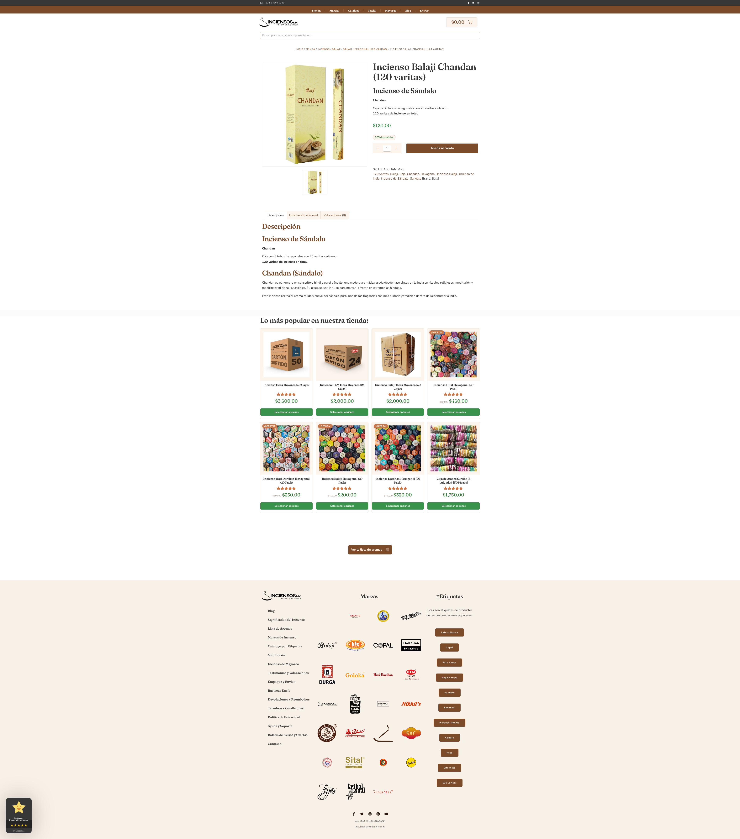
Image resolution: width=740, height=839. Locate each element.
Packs (372, 10)
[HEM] (411, 685)
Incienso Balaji (447, 174)
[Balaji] (327, 655)
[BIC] (355, 655)
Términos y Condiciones (286, 708)
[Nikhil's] (411, 714)
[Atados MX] (411, 626)
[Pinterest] (378, 814)
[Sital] (355, 773)
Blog (408, 10)
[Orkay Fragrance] (327, 743)
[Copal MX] (383, 655)
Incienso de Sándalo (395, 178)
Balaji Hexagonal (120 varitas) (365, 49)
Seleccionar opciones (287, 412)
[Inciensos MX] (327, 714)
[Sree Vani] (411, 773)
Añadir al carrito (442, 148)
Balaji (336, 49)
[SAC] (411, 743)
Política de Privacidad (284, 717)
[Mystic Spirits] (355, 714)
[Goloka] (355, 685)
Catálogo (353, 10)
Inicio (300, 49)
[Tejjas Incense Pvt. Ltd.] (327, 802)
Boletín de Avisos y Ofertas (288, 735)
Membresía (276, 655)
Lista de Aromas (280, 628)
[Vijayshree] (383, 802)
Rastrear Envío (279, 690)
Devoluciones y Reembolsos (289, 699)
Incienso (324, 49)
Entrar (424, 10)
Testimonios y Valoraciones (288, 673)
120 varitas (381, 174)
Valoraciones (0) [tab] (335, 215)
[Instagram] (478, 2)
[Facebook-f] (468, 2)
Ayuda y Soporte (280, 726)
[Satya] (327, 773)
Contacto (274, 744)
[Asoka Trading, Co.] (383, 626)
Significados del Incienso (286, 619)
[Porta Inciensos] (383, 743)
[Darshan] (411, 655)
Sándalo (415, 178)
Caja (402, 174)
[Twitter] (473, 2)
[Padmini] (355, 743)
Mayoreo (390, 10)
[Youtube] (386, 814)
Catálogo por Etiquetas (285, 646)
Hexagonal (428, 174)
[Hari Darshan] (383, 685)
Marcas (334, 10)
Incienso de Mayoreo (283, 664)
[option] (314, 114)
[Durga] (327, 685)
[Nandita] (383, 714)
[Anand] (355, 626)
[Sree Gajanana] (383, 773)
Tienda (316, 10)
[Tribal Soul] (355, 802)
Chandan (413, 174)
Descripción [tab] (275, 215)
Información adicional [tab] (303, 215)
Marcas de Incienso (282, 637)
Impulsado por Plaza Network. (370, 826)
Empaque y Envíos (281, 682)
